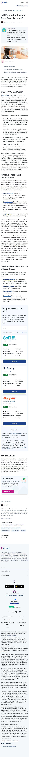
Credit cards (7, 10)
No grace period (7, 214)
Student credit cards (6, 530)
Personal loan (7, 296)
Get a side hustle (7, 291)
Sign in (22, 2)
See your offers (8, 491)
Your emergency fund (9, 279)
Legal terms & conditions (7, 617)
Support (3, 567)
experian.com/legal (11, 635)
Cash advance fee (8, 193)
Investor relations (22, 622)
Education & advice (5, 571)
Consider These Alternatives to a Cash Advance (15, 72)
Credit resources (5, 575)
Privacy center (7, 619)
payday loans (17, 245)
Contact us (21, 625)
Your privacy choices (14, 603)
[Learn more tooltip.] (8, 349)
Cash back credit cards (18, 525)
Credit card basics (17, 10)
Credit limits (23, 530)
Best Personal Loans (15, 433)
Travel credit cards (15, 530)
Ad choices (21, 617)
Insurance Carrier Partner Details (8, 746)
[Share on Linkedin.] (7, 537)
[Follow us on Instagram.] (16, 612)
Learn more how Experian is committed (14, 595)
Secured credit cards (16, 527)
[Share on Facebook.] (2, 537)
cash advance (5, 95)
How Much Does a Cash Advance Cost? (13, 69)
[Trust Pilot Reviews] (14, 607)
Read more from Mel (5, 518)
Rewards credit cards (6, 527)
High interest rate (8, 202)
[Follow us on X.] (13, 612)
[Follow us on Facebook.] (9, 612)
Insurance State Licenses (6, 743)
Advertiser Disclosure (21, 5)
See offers (14, 361)
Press (7, 627)
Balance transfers (8, 525)
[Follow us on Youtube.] (20, 612)
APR (2, 525)
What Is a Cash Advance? (10, 66)
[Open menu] (26, 2)
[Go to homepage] (2, 10)
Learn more (3, 651)
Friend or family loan (8, 286)
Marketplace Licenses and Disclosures (9, 741)
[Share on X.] (4, 537)
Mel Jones (7, 22)
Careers (21, 619)
